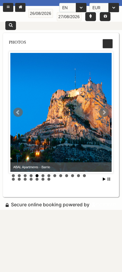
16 (25, 179)
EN (65, 7)
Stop (108, 179)
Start (104, 179)
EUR (96, 7)
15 (19, 179)
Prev (18, 112)
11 (72, 175)
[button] (8, 7)
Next (104, 112)
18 (37, 179)
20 (48, 179)
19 (42, 179)
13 (84, 175)
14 (13, 179)
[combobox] (72, 7)
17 (31, 179)
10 (66, 175)
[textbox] (40, 13)
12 (78, 175)
